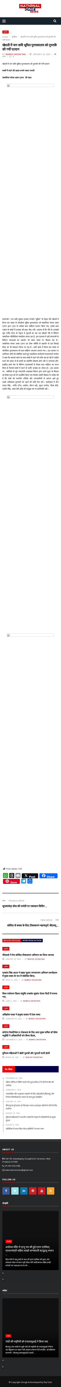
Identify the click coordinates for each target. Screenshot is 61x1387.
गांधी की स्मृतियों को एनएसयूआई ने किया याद (26, 1341)
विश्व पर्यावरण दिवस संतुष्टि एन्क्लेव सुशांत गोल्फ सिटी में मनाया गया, (29, 995)
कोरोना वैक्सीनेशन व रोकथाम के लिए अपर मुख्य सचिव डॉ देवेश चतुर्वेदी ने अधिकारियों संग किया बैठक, (29, 1034)
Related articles (12, 940)
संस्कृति (9, 1241)
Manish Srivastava (16, 54)
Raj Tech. (48, 1382)
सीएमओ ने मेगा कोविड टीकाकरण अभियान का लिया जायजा (28, 954)
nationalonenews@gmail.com (19, 1170)
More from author (32, 940)
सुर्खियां (6, 32)
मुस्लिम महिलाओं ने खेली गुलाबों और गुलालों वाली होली (26, 1053)
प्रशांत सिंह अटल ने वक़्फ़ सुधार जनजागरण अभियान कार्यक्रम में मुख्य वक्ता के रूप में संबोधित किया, (29, 974)
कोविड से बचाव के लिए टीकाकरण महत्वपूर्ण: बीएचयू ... (33, 925)
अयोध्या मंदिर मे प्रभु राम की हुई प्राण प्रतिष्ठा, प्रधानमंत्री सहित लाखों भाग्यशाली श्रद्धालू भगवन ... (29, 1250)
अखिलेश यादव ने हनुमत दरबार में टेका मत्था (21, 1014)
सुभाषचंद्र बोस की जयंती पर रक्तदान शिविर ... (24, 906)
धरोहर (8, 1336)
